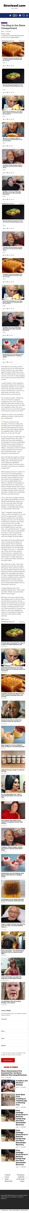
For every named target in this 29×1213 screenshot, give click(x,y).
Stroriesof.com (14, 5)
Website (3, 1045)
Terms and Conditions (14, 1210)
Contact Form (4, 1210)
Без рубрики (4, 22)
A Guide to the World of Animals (22, 1083)
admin (2, 31)
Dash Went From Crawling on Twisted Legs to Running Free (21, 1100)
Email (3, 1038)
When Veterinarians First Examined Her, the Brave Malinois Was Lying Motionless (14, 1073)
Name (3, 1031)
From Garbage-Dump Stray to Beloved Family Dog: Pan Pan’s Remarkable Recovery (22, 1117)
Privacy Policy (24, 1210)
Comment (4, 1019)
